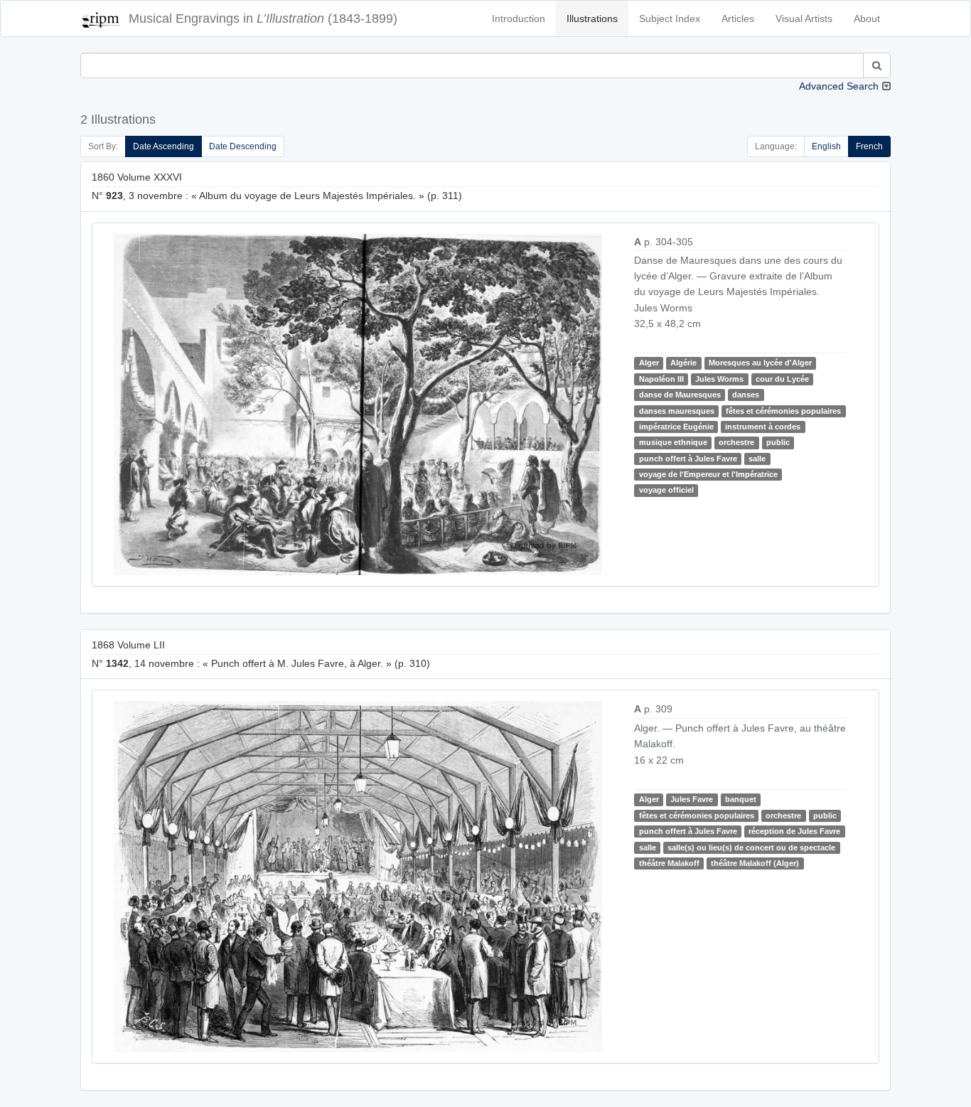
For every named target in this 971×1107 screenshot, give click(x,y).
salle (757, 458)
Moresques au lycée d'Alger (760, 362)
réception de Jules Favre (794, 831)
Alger (649, 362)
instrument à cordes (762, 426)
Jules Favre (691, 799)
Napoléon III (661, 379)
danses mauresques (676, 411)
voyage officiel (666, 490)
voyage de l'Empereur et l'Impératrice (708, 474)
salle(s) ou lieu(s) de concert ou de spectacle (751, 847)
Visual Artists (804, 18)
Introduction (518, 18)
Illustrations (592, 18)
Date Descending (243, 146)
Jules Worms (719, 379)
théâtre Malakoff (669, 863)
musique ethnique (673, 442)
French (869, 146)
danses (745, 394)
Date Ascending (163, 146)
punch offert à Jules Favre (688, 458)
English (826, 146)
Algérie (683, 362)
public (778, 442)
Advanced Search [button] (839, 86)
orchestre (736, 442)
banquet (740, 799)
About (867, 18)
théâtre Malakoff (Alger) (755, 863)
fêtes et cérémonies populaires (783, 411)
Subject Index (669, 18)
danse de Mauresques (680, 394)
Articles (737, 18)
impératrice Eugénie (676, 426)
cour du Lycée (782, 379)
